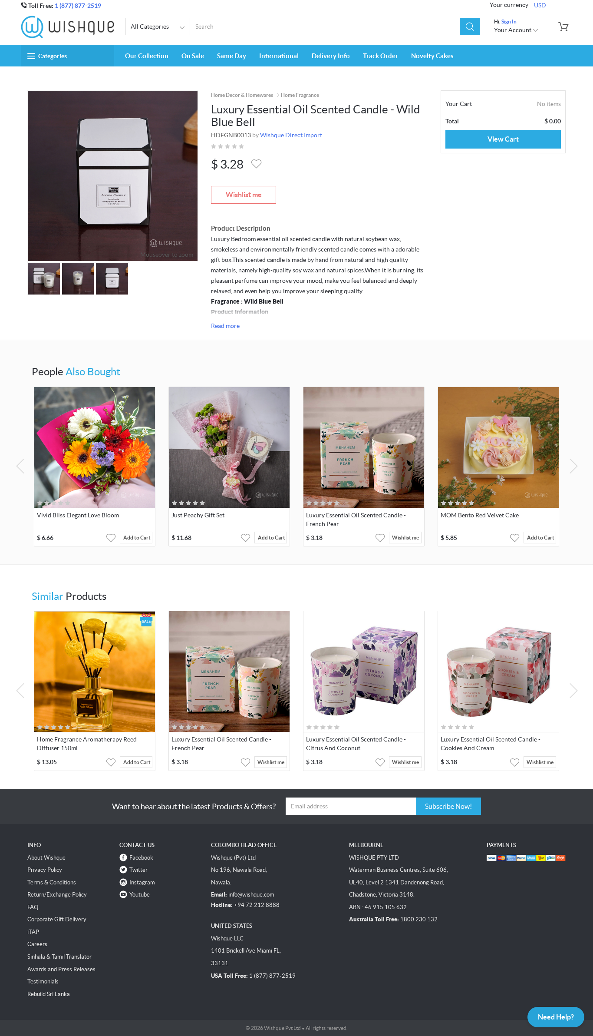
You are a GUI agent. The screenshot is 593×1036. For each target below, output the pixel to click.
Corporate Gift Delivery (56, 919)
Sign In (509, 21)
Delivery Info (331, 56)
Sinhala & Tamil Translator (59, 956)
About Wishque (46, 857)
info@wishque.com (251, 894)
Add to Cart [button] (137, 537)
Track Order (380, 56)
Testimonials (43, 981)
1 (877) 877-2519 (78, 5)
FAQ (32, 907)
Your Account (513, 29)
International (279, 56)
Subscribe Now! (448, 806)
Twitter (138, 870)
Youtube (139, 894)
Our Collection (146, 56)
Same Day (231, 56)
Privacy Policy (44, 870)
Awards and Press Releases (61, 969)
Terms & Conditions (51, 882)
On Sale (192, 56)
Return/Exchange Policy (57, 894)
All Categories (150, 26)
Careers (37, 944)
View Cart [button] (503, 139)
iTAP (33, 932)
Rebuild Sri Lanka (48, 994)
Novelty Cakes (432, 56)
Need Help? (556, 1017)
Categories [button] (52, 56)
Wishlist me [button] (405, 537)
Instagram (142, 882)
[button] (470, 26)
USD (540, 5)
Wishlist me (244, 195)
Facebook (141, 857)
